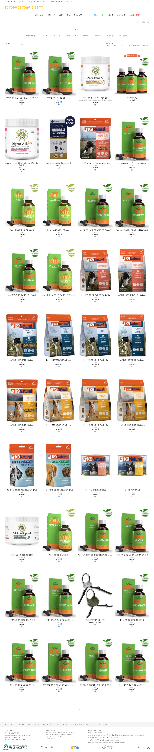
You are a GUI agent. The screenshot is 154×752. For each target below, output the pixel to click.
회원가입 (13, 2)
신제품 (110, 15)
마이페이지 (37, 2)
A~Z (148, 22)
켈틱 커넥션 (85, 725)
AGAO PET (29, 36)
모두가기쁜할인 (135, 15)
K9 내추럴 (122, 36)
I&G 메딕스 (70, 36)
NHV (84, 36)
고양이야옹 (50, 15)
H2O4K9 (56, 36)
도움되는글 (68, 2)
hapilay (43, 36)
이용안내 (12, 725)
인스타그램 (55, 725)
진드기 (87, 15)
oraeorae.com (24, 7)
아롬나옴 (46, 725)
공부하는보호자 (64, 15)
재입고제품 (121, 15)
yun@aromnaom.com (112, 740)
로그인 (7, 2)
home (138, 22)
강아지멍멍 (38, 15)
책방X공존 (78, 15)
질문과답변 (59, 2)
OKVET (97, 36)
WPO (109, 36)
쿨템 (95, 15)
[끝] (79, 709)
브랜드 (146, 15)
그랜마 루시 (74, 725)
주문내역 (29, 2)
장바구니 (21, 2)
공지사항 (51, 2)
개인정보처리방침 (24, 725)
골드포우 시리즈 (103, 725)
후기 (44, 2)
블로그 (65, 725)
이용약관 (36, 725)
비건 (102, 15)
